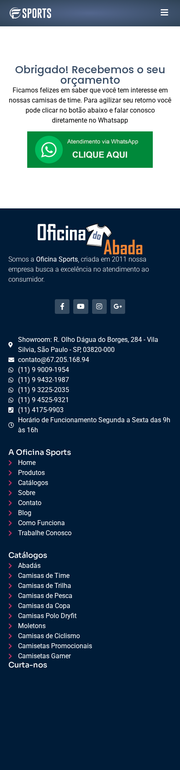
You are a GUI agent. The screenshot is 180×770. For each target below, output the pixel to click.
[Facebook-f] (62, 306)
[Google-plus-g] (118, 306)
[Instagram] (99, 306)
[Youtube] (80, 306)
